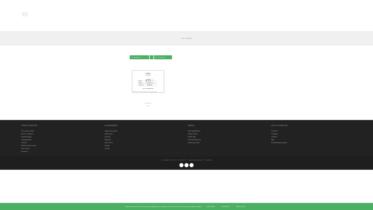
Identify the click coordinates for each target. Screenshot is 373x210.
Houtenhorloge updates (279, 143)
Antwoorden (109, 134)
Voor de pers (25, 148)
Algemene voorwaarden (195, 160)
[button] (351, 13)
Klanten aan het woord (28, 145)
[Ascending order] (151, 57)
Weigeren (225, 206)
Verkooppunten (26, 140)
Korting (107, 145)
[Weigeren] (371, 206)
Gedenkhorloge (26, 137)
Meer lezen (240, 206)
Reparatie (108, 140)
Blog (272, 140)
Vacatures (24, 151)
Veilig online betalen (111, 131)
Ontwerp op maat (194, 143)
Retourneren (109, 143)
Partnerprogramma (194, 140)
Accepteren (210, 206)
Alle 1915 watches (27, 134)
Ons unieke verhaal (27, 131)
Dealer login (192, 137)
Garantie (107, 137)
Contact (107, 148)
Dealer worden (193, 134)
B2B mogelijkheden (194, 131)
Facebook (274, 131)
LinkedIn (274, 137)
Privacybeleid (208, 160)
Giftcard (148, 103)
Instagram (274, 134)
